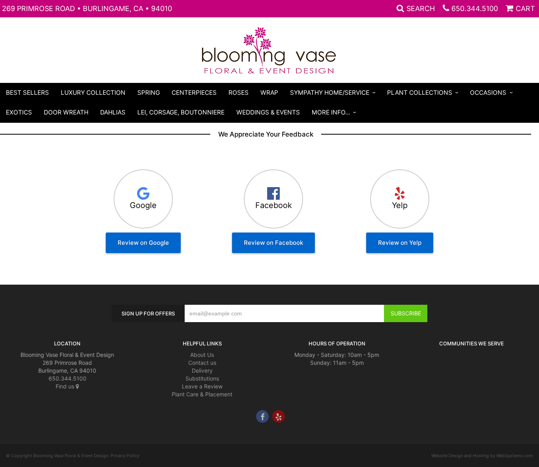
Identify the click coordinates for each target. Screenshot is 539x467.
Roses (238, 92)
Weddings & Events (268, 112)
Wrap (269, 92)
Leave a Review (202, 386)
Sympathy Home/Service (329, 92)
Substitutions (202, 378)
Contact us (202, 362)
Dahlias (112, 112)
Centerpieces (194, 92)
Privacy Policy (124, 455)
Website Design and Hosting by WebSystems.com (482, 455)
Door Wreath (66, 112)
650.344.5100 (474, 8)
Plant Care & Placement (202, 394)
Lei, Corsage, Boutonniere (181, 112)
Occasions (488, 92)
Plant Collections (419, 92)
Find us (66, 386)
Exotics (19, 112)
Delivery (202, 370)
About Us (202, 354)
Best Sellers (27, 92)
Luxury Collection (93, 92)
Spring (148, 92)
